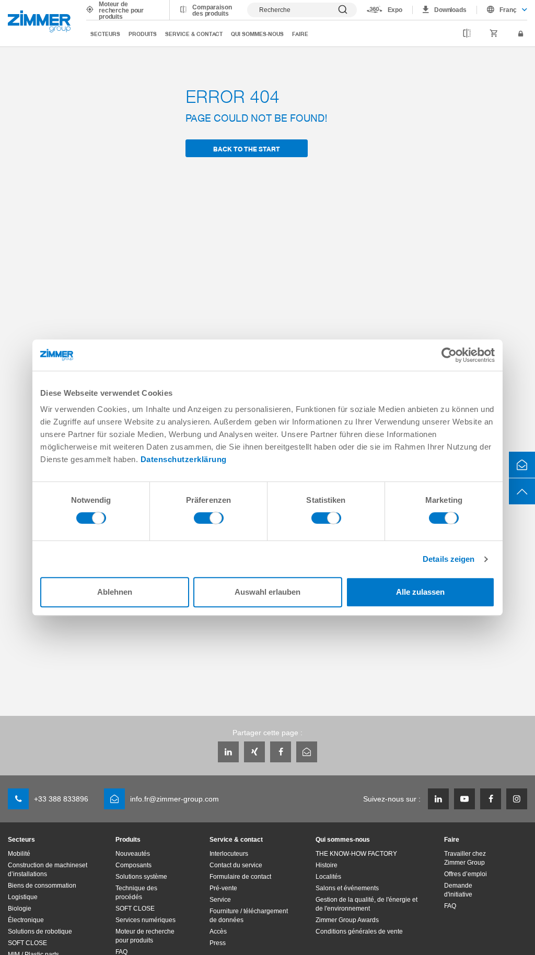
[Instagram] (516, 798)
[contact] (522, 465)
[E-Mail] (306, 751)
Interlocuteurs (229, 853)
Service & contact (194, 33)
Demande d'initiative (458, 890)
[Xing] (254, 751)
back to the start (246, 148)
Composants (133, 865)
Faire (300, 33)
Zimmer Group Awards (347, 920)
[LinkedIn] (228, 751)
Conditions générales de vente (359, 931)
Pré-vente (223, 888)
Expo (395, 10)
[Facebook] (280, 751)
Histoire (327, 865)
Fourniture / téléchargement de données (249, 915)
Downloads (450, 10)
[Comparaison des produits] (467, 34)
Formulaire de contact (240, 876)
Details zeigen (448, 559)
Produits (143, 33)
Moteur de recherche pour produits (121, 10)
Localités (328, 876)
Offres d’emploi (465, 874)
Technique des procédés (136, 893)
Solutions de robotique (40, 931)
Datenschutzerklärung (184, 459)
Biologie (19, 908)
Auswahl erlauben (267, 591)
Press (218, 943)
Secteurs (105, 33)
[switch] (209, 520)
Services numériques (145, 920)
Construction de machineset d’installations (47, 870)
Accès (218, 931)
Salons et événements (347, 888)
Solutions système (141, 876)
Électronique (26, 920)
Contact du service (236, 865)
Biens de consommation (42, 885)
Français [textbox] (508, 10)
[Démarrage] (39, 21)
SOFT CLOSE (27, 943)
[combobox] (502, 10)
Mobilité (19, 853)
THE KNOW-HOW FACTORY (356, 853)
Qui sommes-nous (257, 33)
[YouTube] (464, 798)
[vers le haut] (522, 491)
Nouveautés (132, 853)
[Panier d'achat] (494, 34)
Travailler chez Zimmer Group (465, 858)
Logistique (23, 897)
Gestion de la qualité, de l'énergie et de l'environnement (366, 904)
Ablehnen (114, 591)
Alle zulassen (420, 591)
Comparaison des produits (212, 10)
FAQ (450, 906)
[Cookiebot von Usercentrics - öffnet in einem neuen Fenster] (449, 355)
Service (220, 899)
